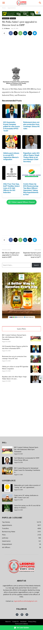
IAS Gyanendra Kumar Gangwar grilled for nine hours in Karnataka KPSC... (15, 347)
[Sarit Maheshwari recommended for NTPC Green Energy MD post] (7, 460)
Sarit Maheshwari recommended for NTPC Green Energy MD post (26, 459)
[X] (15, 33)
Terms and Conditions (21, 624)
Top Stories (12, 18)
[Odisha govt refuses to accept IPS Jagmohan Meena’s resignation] (35, 369)
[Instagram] (22, 614)
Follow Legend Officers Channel (23, 202)
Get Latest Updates (23, 627)
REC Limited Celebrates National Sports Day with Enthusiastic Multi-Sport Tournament (14, 337)
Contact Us (15, 621)
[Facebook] (11, 33)
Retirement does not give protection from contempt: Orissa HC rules (14, 357)
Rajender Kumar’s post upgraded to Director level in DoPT (32, 255)
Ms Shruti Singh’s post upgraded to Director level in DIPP (11, 255)
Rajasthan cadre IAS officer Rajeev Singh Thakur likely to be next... (14, 378)
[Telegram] (35, 33)
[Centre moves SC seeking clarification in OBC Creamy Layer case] (7, 498)
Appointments (12, 8)
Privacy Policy (32, 621)
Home (4, 8)
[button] (3, 3)
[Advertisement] (21, 51)
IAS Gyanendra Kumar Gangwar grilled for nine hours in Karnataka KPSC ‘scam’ (11, 126)
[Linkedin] (25, 33)
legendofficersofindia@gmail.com (25, 601)
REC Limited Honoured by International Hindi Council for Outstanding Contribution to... (27, 470)
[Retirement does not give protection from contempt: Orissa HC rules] (35, 359)
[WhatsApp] (20, 33)
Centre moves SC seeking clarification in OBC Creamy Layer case (26, 496)
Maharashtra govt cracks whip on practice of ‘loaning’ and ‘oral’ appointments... (27, 486)
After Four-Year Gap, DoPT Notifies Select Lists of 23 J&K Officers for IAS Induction (11, 188)
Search (36, 265)
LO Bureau (7, 28)
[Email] (30, 33)
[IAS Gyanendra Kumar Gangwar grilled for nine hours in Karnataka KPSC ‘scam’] (35, 349)
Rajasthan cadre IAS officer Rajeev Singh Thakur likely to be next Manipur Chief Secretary (31, 157)
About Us (8, 621)
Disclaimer (23, 621)
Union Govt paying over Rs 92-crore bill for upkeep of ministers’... (27, 506)
